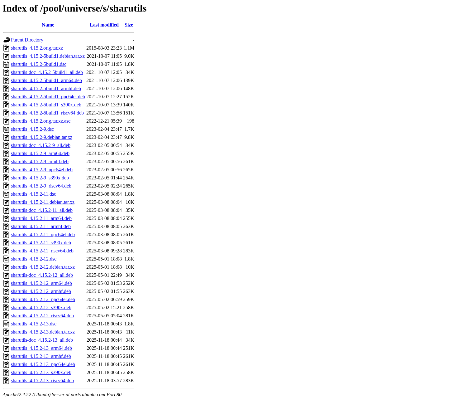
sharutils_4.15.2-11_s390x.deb (41, 242)
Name (48, 24)
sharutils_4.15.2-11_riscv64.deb (42, 250)
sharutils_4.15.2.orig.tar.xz (37, 48)
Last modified (104, 24)
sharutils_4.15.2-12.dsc (33, 258)
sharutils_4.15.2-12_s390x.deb (41, 307)
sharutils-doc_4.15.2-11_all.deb (42, 210)
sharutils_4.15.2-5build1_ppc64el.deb (48, 96)
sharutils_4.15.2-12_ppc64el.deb (43, 299)
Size (129, 24)
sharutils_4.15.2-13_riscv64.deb (42, 380)
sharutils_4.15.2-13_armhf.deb (41, 356)
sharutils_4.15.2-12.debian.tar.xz (43, 267)
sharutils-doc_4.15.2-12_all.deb (42, 275)
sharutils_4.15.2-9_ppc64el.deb (42, 169)
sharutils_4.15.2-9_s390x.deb (40, 177)
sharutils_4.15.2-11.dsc (33, 194)
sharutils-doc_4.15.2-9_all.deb (40, 145)
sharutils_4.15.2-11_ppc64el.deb (43, 234)
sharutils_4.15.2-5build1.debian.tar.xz (48, 56)
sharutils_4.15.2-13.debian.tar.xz (43, 331)
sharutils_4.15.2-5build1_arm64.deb (46, 80)
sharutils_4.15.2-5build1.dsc (38, 64)
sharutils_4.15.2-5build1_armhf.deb (46, 88)
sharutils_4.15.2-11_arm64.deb (41, 218)
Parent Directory (27, 39)
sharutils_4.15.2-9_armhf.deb (40, 161)
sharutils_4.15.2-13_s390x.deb (41, 372)
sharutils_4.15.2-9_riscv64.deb (41, 185)
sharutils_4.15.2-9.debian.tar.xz (41, 137)
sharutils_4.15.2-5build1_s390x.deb (46, 104)
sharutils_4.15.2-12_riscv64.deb (42, 315)
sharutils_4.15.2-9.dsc (32, 129)
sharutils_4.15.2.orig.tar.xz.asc (40, 121)
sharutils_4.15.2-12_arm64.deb (41, 283)
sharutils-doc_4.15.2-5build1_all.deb (47, 72)
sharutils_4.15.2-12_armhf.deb (41, 291)
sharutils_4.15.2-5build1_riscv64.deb (47, 112)
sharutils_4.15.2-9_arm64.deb (40, 153)
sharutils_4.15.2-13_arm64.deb (41, 348)
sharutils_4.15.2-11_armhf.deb (41, 226)
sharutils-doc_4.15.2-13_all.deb (42, 340)
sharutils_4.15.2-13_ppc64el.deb (43, 364)
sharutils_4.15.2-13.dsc (33, 323)
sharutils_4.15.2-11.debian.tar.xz (42, 202)
